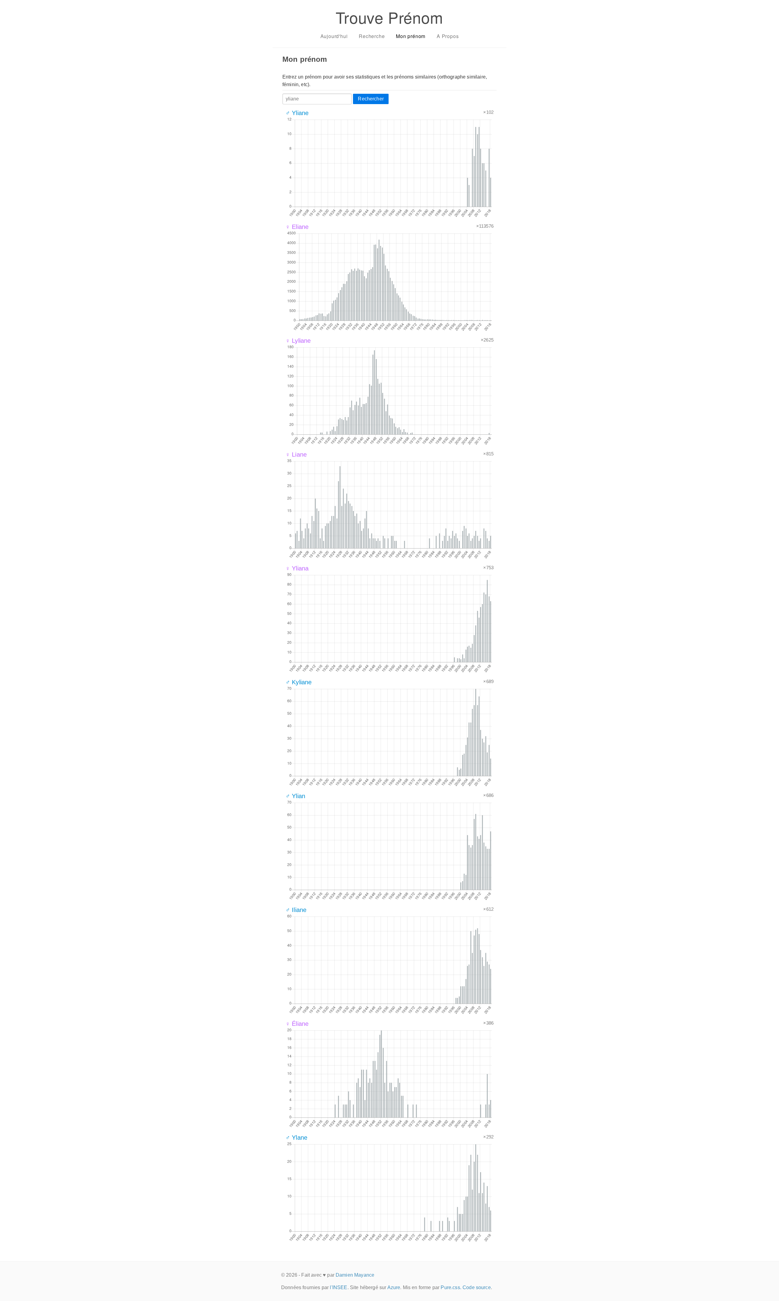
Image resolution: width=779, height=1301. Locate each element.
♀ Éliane (297, 1023)
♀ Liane (296, 454)
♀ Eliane (297, 226)
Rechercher (371, 98)
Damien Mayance (355, 1275)
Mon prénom (410, 36)
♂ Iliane (295, 909)
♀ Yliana (297, 568)
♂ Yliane (297, 113)
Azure (393, 1287)
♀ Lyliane (298, 340)
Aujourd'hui (334, 36)
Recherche (372, 36)
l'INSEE (338, 1287)
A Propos (448, 36)
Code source (477, 1287)
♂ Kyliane (298, 682)
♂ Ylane (296, 1137)
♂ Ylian (295, 796)
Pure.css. (451, 1287)
